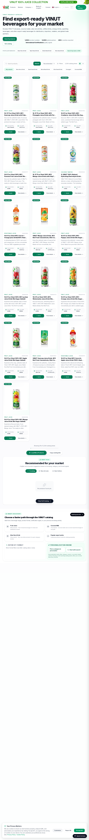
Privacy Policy (11, 834)
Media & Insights (38, 7)
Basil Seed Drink (34, 50)
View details (21, 132)
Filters (61, 63)
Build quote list (76, 514)
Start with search (75, 550)
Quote (10, 132)
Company (28, 7)
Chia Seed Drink (59, 50)
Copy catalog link (55, 452)
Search (37, 63)
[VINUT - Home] (6, 7)
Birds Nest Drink (47, 50)
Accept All (79, 830)
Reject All (68, 830)
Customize (57, 830)
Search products (10, 39)
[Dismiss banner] (87, 2)
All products (9, 69)
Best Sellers (58, 471)
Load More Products (37, 452)
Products (13, 7)
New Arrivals (45, 471)
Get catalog (8, 43)
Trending (32, 471)
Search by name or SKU (73, 50)
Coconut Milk (78, 69)
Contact (48, 7)
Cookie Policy (21, 834)
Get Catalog (80, 7)
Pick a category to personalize (55, 549)
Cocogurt (68, 69)
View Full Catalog (43, 501)
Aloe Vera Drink (22, 50)
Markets (20, 7)
